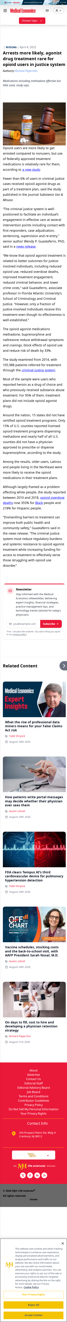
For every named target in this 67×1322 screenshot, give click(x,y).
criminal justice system (38, 370)
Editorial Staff (33, 1083)
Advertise (33, 1075)
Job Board (33, 1092)
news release (26, 246)
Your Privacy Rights (33, 1113)
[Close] (63, 1243)
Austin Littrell (17, 811)
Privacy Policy (33, 1105)
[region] (33, 1280)
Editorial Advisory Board (33, 1088)
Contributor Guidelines (33, 1101)
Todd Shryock (17, 736)
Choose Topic (30, 20)
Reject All (33, 1305)
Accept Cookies (34, 1315)
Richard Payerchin (20, 1036)
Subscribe (49, 624)
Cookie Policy (31, 1287)
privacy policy (19, 634)
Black (39, 503)
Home (33, 1199)
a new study (31, 169)
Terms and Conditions (33, 1096)
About (33, 1070)
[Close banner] (62, 4)
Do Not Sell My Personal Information (33, 1109)
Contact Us (33, 1079)
